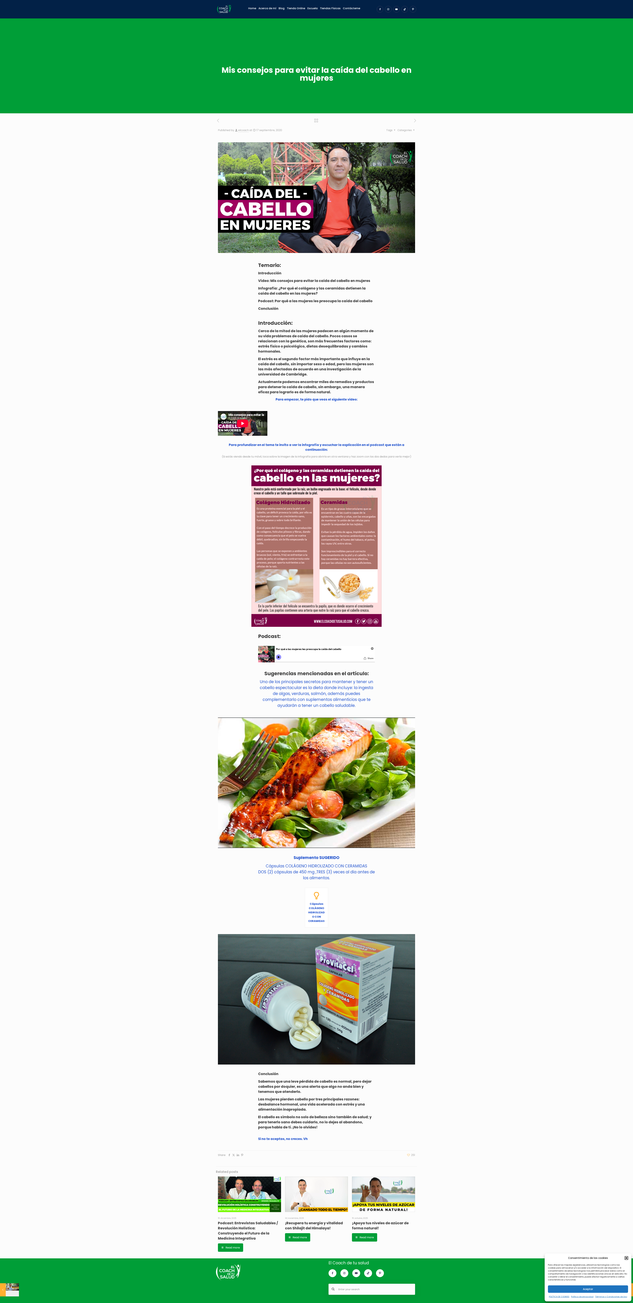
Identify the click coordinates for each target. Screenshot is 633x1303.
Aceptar (588, 1289)
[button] (626, 1258)
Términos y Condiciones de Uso (611, 1296)
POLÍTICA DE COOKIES (559, 1296)
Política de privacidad (582, 1296)
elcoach (243, 130)
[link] (316, 546)
